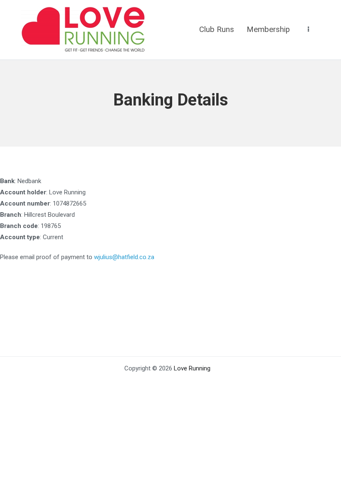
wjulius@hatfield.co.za (124, 257)
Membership (268, 29)
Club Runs (216, 29)
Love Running (192, 368)
